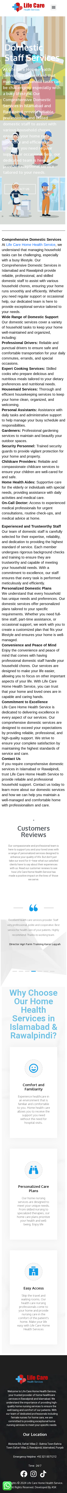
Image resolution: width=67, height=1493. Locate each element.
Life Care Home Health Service (30, 245)
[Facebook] (23, 1473)
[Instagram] (33, 1473)
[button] (53, 7)
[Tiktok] (43, 1473)
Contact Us (20, 189)
